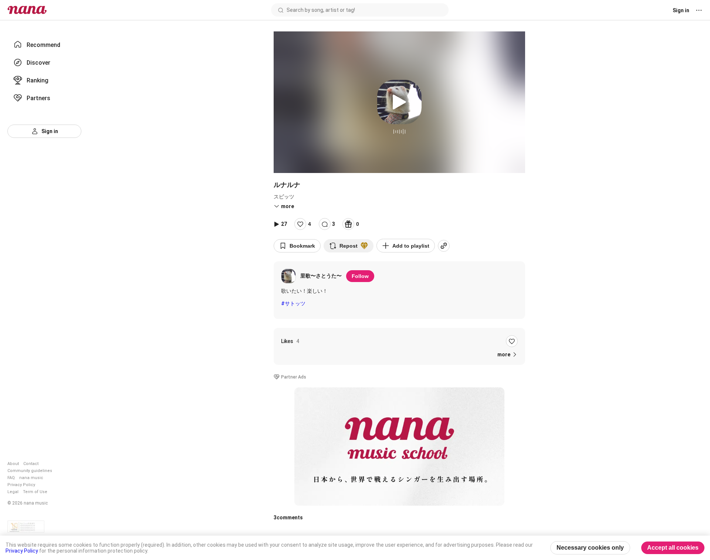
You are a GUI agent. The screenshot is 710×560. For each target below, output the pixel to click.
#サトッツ (293, 303)
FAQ (11, 477)
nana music (31, 477)
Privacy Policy (21, 484)
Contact (30, 463)
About (13, 463)
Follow (360, 276)
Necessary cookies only (590, 547)
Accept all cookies (673, 547)
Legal (12, 491)
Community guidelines (29, 470)
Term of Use (35, 491)
